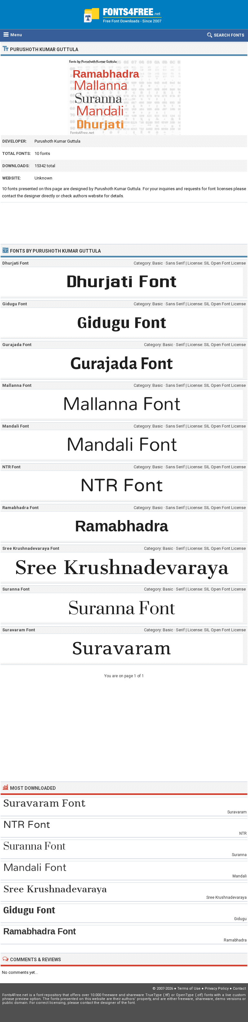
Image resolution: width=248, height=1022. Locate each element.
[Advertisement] (124, 220)
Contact (239, 988)
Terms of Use (189, 988)
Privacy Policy (217, 988)
